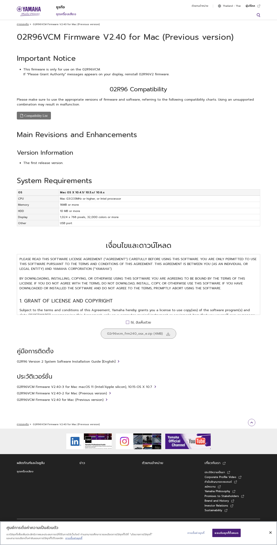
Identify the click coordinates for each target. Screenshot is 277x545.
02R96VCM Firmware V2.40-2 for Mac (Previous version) (62, 393)
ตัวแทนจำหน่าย (200, 6)
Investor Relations (216, 506)
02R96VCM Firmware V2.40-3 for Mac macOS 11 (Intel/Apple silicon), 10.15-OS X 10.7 (84, 386)
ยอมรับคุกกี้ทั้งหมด (226, 533)
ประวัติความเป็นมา (215, 472)
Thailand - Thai (232, 6)
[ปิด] (270, 532)
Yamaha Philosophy (217, 491)
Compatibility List (35, 115)
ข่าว (82, 463)
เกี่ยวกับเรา (212, 463)
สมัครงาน (210, 487)
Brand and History (217, 501)
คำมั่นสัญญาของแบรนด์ (218, 482)
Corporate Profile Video (220, 477)
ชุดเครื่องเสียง (66, 14)
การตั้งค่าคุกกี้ (73, 538)
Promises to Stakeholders (222, 496)
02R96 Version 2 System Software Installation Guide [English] (66, 361)
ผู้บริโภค (250, 6)
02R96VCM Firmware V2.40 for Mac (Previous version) (60, 399)
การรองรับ (23, 24)
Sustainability (213, 510)
